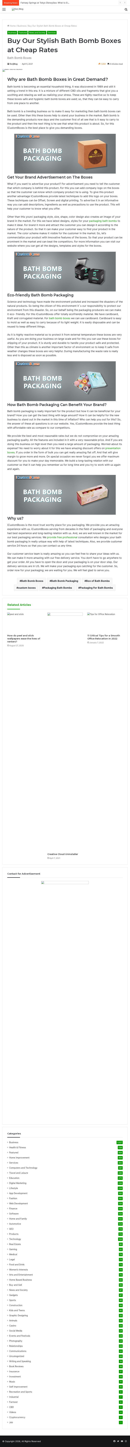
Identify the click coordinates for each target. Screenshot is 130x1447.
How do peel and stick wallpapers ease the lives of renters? (23, 638)
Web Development (18, 1203)
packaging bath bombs (103, 220)
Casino (12, 1325)
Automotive (15, 1224)
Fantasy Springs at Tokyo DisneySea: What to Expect (47, 2)
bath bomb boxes (59, 318)
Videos (12, 1412)
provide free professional (62, 537)
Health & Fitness (17, 1147)
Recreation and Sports (20, 1392)
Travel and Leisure (18, 1173)
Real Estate (15, 1244)
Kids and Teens (17, 1310)
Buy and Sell (15, 1285)
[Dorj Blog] (17, 9)
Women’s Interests (18, 1269)
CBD (11, 1407)
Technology (15, 1239)
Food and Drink (16, 1264)
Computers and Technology (23, 1168)
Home (12, 26)
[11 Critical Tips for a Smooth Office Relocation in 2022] (105, 623)
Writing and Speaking (20, 1361)
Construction (15, 1305)
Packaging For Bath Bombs (96, 587)
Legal (12, 1259)
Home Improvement (19, 1157)
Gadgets (13, 1295)
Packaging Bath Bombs (58, 587)
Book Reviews (16, 1366)
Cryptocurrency (17, 1417)
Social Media (15, 1330)
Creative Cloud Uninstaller (62, 854)
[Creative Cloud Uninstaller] (65, 732)
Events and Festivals (19, 1336)
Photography (15, 1341)
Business (21, 26)
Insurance (14, 1371)
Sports (12, 1300)
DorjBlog (14, 64)
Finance (13, 1208)
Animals (13, 1320)
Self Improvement (18, 1386)
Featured (23, 32)
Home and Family (18, 1218)
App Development (18, 1193)
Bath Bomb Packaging (64, 580)
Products (13, 1234)
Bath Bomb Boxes (32, 580)
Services (52, 32)
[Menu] (4, 10)
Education (14, 1178)
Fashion (13, 1198)
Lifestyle (13, 1188)
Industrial (14, 1397)
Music (12, 1381)
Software (14, 1213)
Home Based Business (20, 1280)
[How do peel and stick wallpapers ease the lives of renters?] (25, 623)
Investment (15, 1376)
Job (11, 1422)
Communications (17, 1351)
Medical (13, 1254)
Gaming (13, 1249)
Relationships (16, 1346)
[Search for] (126, 10)
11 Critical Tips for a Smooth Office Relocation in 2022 (103, 637)
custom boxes (27, 587)
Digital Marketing (17, 1183)
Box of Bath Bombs (98, 580)
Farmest (13, 1402)
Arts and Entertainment (21, 1274)
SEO (11, 1229)
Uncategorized (16, 1356)
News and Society (37, 32)
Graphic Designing (18, 1315)
